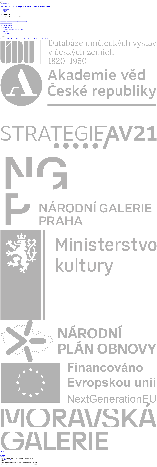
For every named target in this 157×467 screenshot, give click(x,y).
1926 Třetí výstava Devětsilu (6, 27)
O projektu (5, 10)
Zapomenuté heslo (4, 465)
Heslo (21, 464)
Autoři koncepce (25, 38)
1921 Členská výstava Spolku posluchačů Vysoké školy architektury (13, 21)
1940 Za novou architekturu (5, 33)
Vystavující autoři (3, 38)
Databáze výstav (6, 9)
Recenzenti (30, 38)
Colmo (5, 459)
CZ (1, 1)
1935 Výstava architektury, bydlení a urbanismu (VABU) (11, 29)
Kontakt (4, 11)
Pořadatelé (9, 38)
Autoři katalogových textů (43, 38)
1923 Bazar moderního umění (6, 23)
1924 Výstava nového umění (6, 25)
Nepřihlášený (3, 3)
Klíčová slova (19, 38)
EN (2, 1)
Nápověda (2, 451)
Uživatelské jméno (4, 464)
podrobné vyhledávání (10, 18)
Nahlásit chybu (17, 451)
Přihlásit (7, 3)
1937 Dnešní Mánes (4, 31)
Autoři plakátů (35, 38)
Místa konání (13, 38)
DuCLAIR (12, 459)
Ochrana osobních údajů (9, 451)
